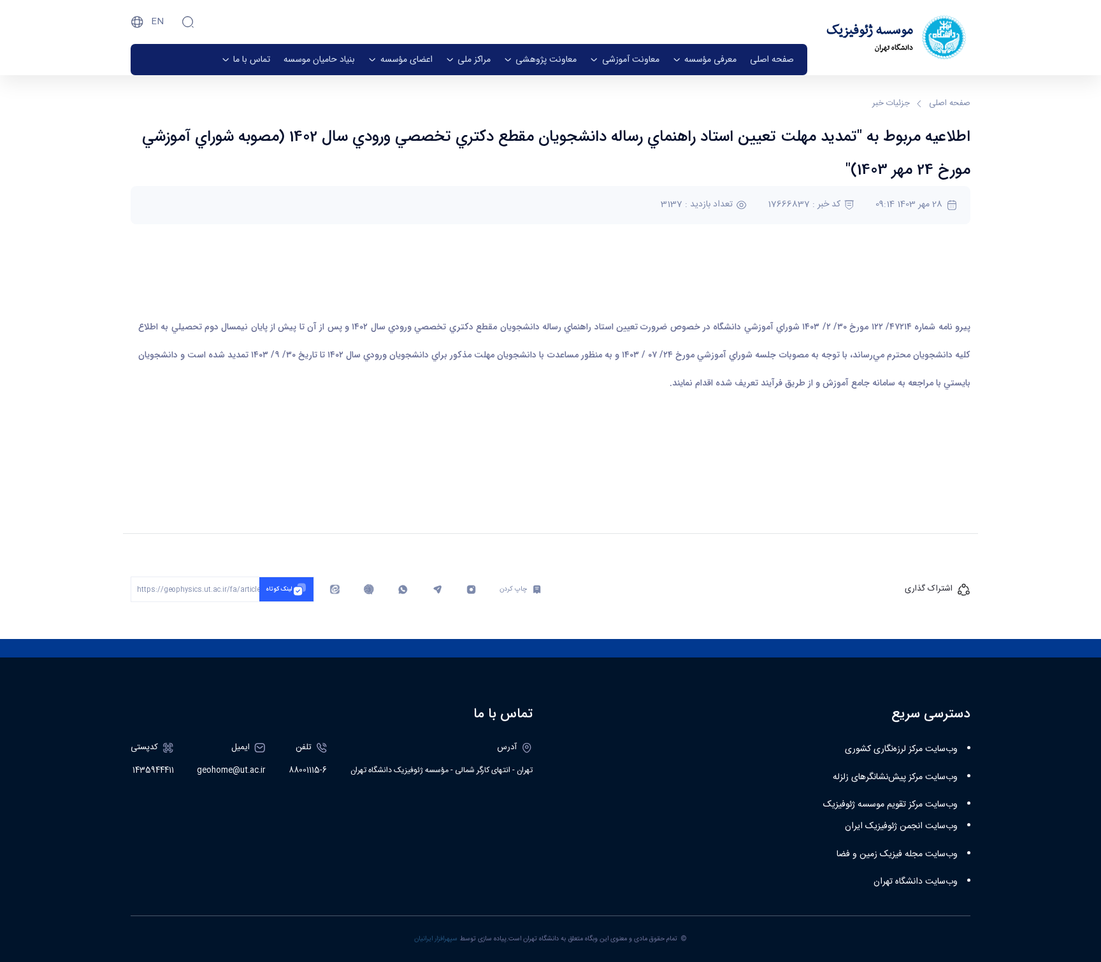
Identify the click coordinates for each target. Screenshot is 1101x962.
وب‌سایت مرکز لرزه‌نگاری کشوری (901, 749)
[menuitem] (772, 59)
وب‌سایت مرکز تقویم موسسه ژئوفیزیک (890, 804)
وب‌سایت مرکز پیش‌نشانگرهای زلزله (895, 777)
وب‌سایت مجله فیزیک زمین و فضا (897, 854)
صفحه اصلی (949, 103)
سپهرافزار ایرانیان (435, 938)
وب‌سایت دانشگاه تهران (916, 881)
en (157, 21)
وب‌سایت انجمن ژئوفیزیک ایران (901, 826)
